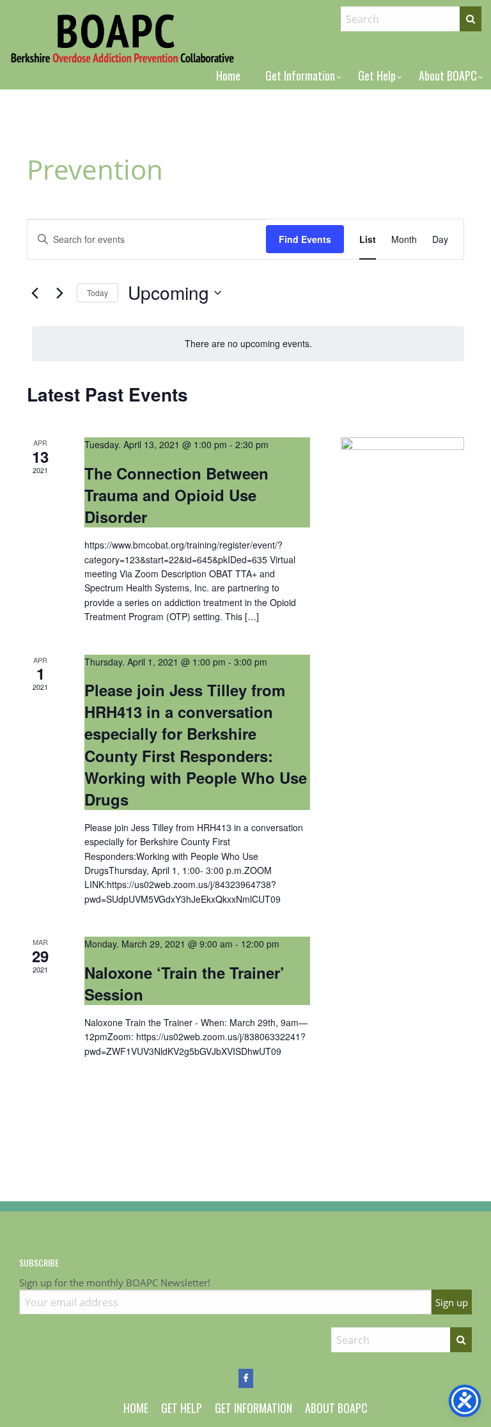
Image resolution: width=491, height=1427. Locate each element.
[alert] (248, 343)
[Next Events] (59, 292)
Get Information (300, 75)
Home (228, 75)
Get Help (377, 75)
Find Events (305, 239)
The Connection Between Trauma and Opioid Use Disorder (176, 494)
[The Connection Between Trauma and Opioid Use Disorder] (402, 448)
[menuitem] (228, 75)
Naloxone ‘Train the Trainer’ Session (184, 983)
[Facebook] (245, 1378)
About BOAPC (448, 75)
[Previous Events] (34, 292)
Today (97, 292)
